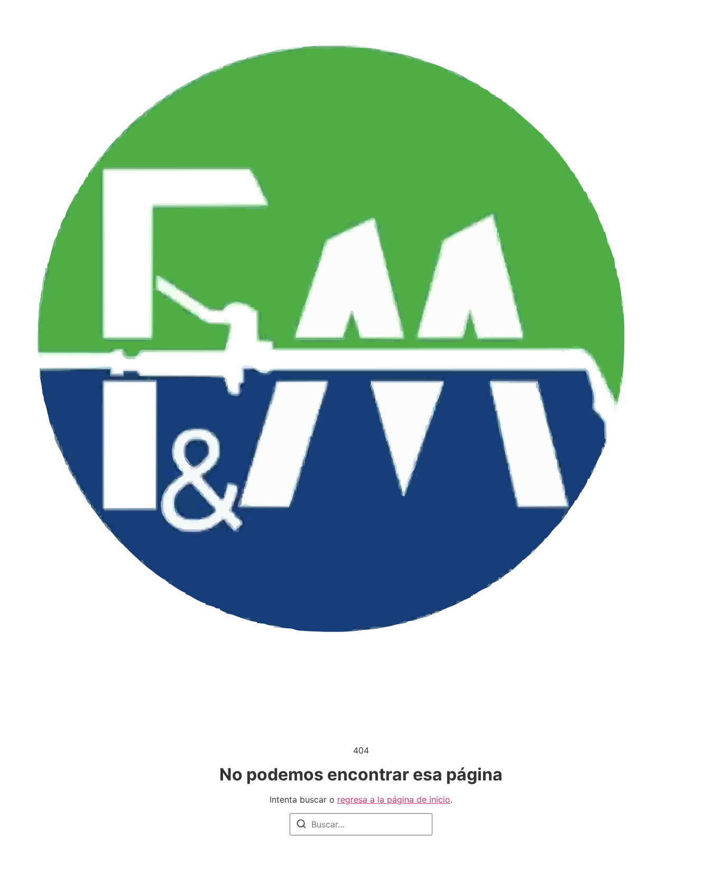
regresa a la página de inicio (393, 799)
